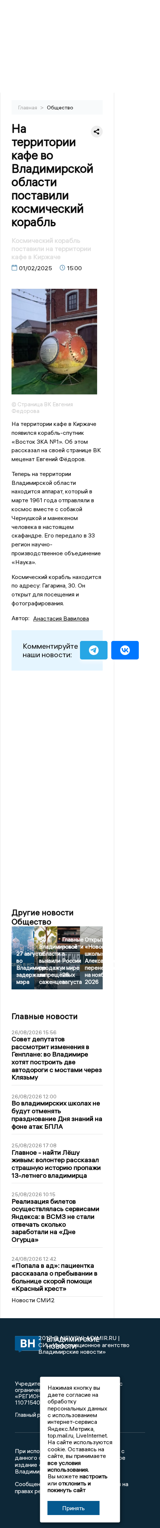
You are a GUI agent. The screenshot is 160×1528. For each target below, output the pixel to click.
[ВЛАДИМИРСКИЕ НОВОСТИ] (26, 1344)
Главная (28, 107)
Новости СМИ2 (33, 1300)
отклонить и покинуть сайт (69, 1486)
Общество (60, 107)
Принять (73, 1508)
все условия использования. (68, 1466)
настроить (94, 1476)
